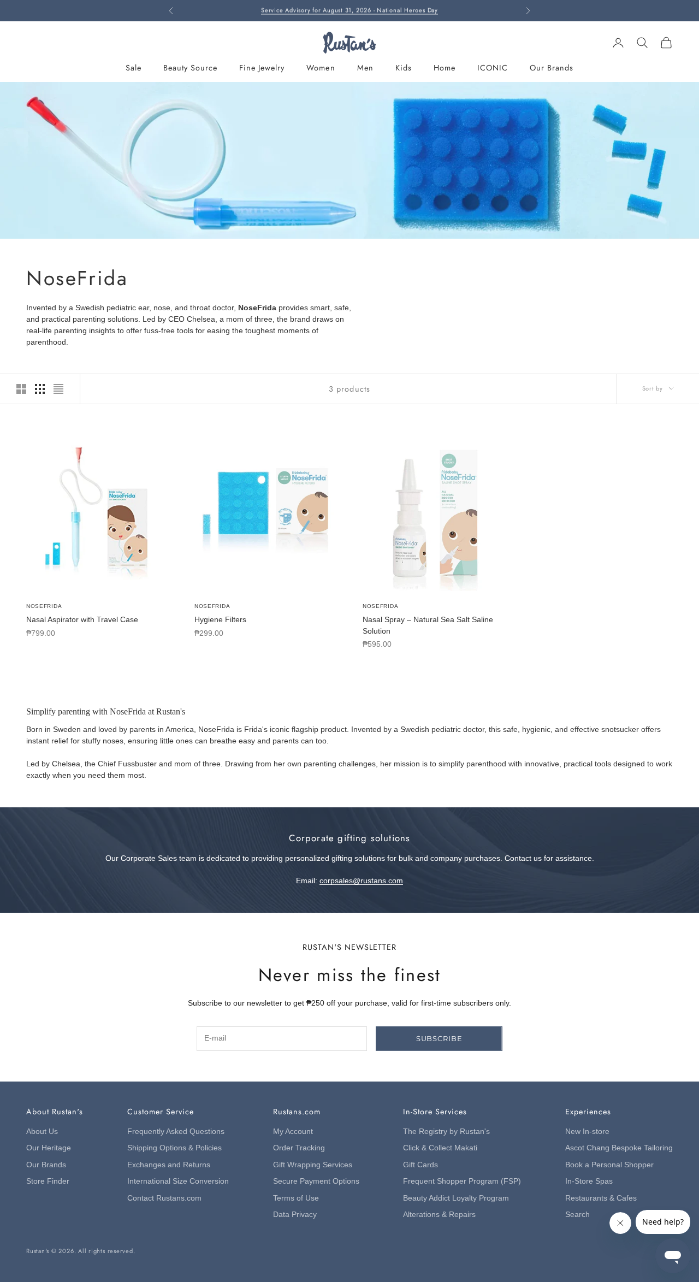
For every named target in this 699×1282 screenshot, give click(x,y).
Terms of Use (296, 1198)
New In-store (587, 1131)
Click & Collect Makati (440, 1148)
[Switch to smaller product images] (40, 389)
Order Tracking (299, 1148)
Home (444, 68)
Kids (403, 68)
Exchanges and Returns (168, 1165)
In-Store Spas (589, 1181)
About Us (42, 1131)
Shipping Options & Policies (174, 1148)
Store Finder (47, 1181)
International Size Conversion (178, 1181)
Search (577, 1214)
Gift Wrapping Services (312, 1165)
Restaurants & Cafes (601, 1198)
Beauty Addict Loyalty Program (456, 1198)
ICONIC (492, 68)
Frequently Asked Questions (175, 1131)
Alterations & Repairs (439, 1214)
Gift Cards (420, 1165)
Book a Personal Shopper (609, 1165)
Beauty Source (190, 68)
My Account (293, 1131)
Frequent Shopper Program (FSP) (462, 1181)
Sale (133, 68)
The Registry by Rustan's (446, 1131)
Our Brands (551, 68)
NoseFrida (44, 606)
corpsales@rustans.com (361, 881)
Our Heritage (48, 1148)
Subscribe (439, 1038)
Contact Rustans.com (164, 1198)
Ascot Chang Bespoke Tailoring (619, 1148)
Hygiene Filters (220, 620)
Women (320, 68)
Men (365, 68)
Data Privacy (295, 1214)
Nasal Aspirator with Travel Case (82, 620)
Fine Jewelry (262, 68)
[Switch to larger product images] (21, 389)
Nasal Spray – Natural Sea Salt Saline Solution (428, 625)
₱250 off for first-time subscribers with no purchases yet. (349, 10)
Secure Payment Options (316, 1181)
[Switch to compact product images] (58, 389)
